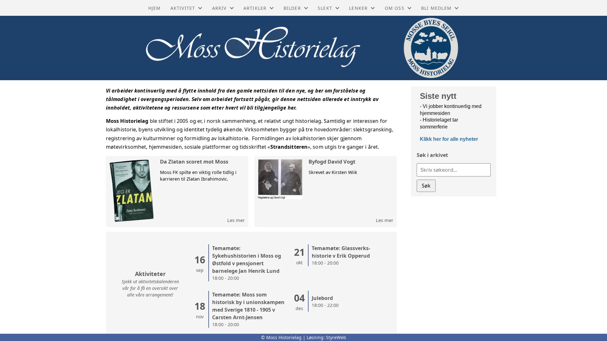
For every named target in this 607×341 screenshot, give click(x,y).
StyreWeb (336, 337)
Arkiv (219, 8)
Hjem (154, 8)
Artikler (255, 8)
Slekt (325, 8)
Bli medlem (436, 8)
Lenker (358, 8)
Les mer (236, 220)
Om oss (394, 8)
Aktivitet (182, 8)
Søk (426, 185)
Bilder (292, 8)
